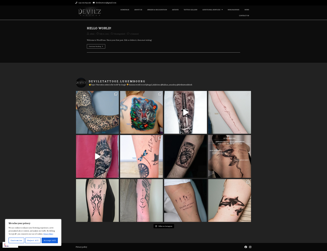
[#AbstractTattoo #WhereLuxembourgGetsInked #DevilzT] (97, 200)
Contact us (244, 15)
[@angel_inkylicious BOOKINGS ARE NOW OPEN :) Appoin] (229, 156)
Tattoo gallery (190, 10)
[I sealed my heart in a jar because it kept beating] (185, 156)
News (246, 10)
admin (92, 34)
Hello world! (99, 28)
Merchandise (233, 10)
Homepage (124, 10)
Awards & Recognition (157, 10)
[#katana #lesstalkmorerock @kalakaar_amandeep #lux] (185, 112)
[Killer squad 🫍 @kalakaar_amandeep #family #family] (229, 200)
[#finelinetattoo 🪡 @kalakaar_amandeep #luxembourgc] (229, 112)
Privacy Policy (48, 234)
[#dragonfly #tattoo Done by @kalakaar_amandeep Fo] (141, 156)
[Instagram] (250, 247)
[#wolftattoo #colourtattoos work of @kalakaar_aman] (141, 112)
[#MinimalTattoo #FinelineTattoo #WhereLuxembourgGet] (185, 200)
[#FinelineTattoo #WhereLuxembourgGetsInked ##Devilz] (141, 200)
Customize (16, 240)
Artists (175, 10)
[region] (33, 232)
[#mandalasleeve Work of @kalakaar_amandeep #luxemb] (97, 112)
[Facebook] (245, 247)
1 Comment (134, 34)
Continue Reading (97, 45)
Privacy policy (81, 247)
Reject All (33, 240)
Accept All (50, 240)
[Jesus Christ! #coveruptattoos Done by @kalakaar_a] (97, 156)
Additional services (211, 10)
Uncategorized (119, 34)
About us (138, 10)
